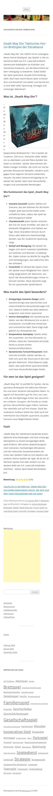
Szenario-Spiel (42, 511)
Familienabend (34, 696)
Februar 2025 (9, 645)
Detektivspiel (11, 696)
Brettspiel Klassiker (12, 692)
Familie (23, 696)
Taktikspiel (32, 764)
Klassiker (40, 726)
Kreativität (38, 732)
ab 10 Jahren (9, 681)
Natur (29, 738)
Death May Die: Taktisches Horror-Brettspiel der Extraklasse (25, 45)
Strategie (31, 511)
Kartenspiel (27, 726)
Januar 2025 (9, 648)
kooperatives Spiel (17, 731)
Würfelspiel (17, 773)
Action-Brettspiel (39, 504)
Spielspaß (8, 759)
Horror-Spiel (38, 507)
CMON (16, 507)
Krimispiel (9, 738)
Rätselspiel (26, 747)
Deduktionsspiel (27, 692)
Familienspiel (16, 702)
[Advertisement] (22, 556)
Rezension (9, 746)
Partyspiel (40, 737)
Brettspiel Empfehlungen (31, 688)
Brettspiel (8, 507)
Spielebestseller (10, 610)
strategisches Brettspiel (15, 764)
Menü (26, 9)
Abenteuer (21, 681)
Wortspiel (7, 773)
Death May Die (26, 507)
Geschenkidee (22, 709)
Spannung (38, 746)
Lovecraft (22, 511)
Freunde (8, 709)
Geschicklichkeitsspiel (16, 713)
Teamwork (23, 769)
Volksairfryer (9, 617)
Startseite (8, 603)
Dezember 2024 (10, 652)
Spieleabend (27, 752)
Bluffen (31, 681)
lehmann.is (26, 790)
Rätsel (18, 746)
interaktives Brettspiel (12, 727)
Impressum (9, 613)
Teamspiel (10, 769)
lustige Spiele (21, 738)
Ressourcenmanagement (36, 742)
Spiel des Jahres (9, 753)
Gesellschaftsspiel (20, 719)
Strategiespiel (38, 759)
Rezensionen (9, 606)
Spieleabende (43, 753)
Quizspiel (7, 742)
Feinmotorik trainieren (39, 704)
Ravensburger (18, 742)
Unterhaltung (35, 768)
